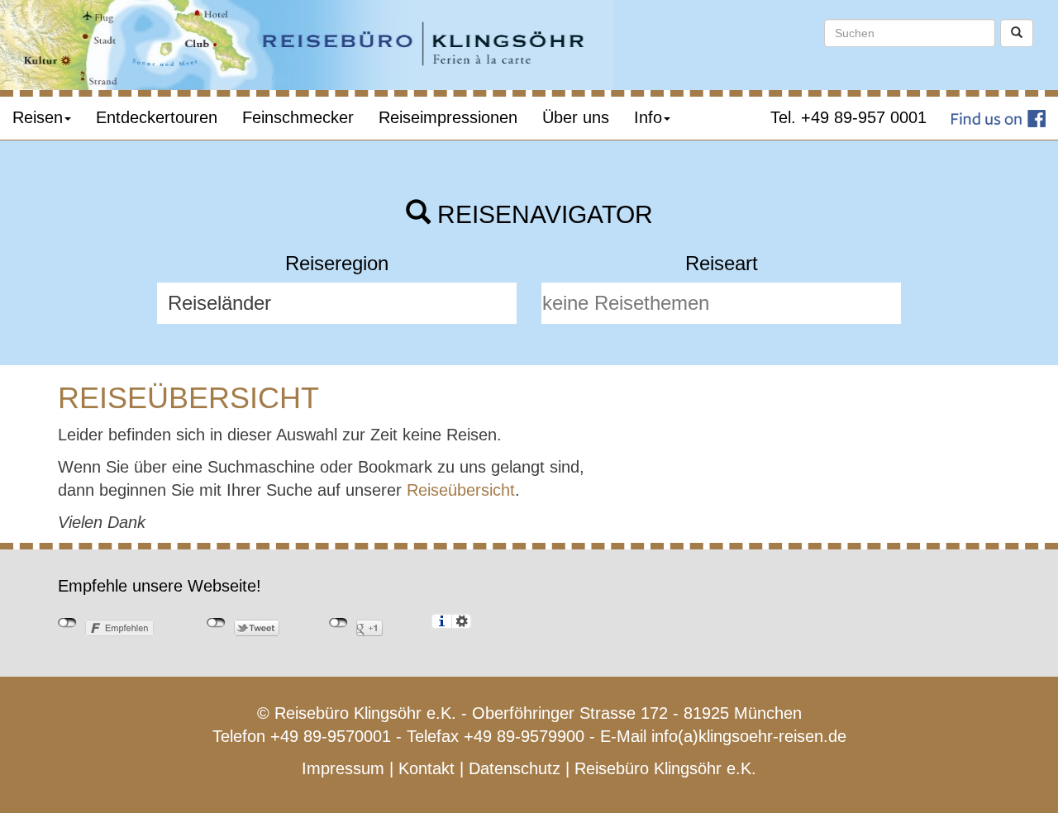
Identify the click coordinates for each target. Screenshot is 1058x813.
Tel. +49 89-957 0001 (848, 117)
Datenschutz (514, 768)
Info (648, 117)
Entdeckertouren (156, 117)
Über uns (575, 117)
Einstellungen (461, 621)
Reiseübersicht (461, 490)
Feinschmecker (298, 117)
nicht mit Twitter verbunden (216, 623)
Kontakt (426, 768)
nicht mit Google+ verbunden (338, 623)
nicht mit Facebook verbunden (67, 623)
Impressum (343, 768)
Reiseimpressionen (448, 117)
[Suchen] (1016, 33)
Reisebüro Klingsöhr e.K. (665, 768)
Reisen (37, 117)
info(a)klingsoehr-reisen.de (748, 736)
